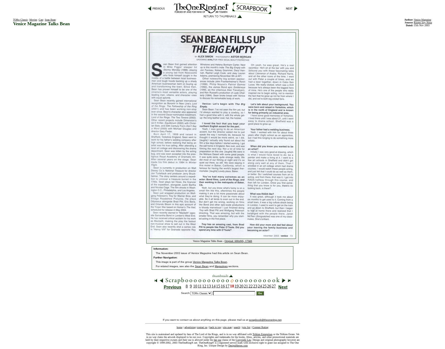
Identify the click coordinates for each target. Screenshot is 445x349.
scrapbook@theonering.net (265, 319)
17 (227, 286)
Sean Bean (50, 19)
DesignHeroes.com (238, 345)
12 (204, 286)
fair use (217, 339)
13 (209, 286)
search (237, 327)
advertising (190, 327)
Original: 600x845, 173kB (238, 241)
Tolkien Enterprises (262, 334)
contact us (202, 327)
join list (246, 327)
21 (246, 286)
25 (264, 286)
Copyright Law (243, 339)
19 (237, 286)
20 (241, 286)
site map (227, 327)
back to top (215, 327)
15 (218, 286)
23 (255, 286)
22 (251, 286)
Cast (41, 19)
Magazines (221, 266)
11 (200, 286)
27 (274, 286)
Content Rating (260, 327)
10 (195, 286)
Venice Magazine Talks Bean (210, 261)
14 (213, 286)
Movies (33, 19)
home (179, 327)
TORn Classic (20, 19)
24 (260, 286)
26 (269, 286)
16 (223, 286)
